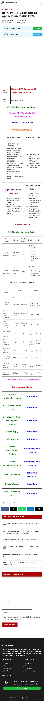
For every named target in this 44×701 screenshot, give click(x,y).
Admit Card (8, 9)
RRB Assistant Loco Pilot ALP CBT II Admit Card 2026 (20, 547)
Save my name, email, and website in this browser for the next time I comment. (22, 618)
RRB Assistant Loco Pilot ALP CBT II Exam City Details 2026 (20, 564)
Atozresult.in (11, 3)
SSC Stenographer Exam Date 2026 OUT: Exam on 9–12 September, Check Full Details (21, 532)
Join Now (37, 28)
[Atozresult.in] (3, 3)
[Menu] (40, 3)
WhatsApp (32, 476)
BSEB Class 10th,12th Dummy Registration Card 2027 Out (20, 555)
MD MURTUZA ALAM (17, 21)
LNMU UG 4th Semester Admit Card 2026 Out (19, 540)
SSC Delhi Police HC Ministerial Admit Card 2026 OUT (20, 524)
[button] (34, 3)
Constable (29, 449)
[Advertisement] (22, 61)
